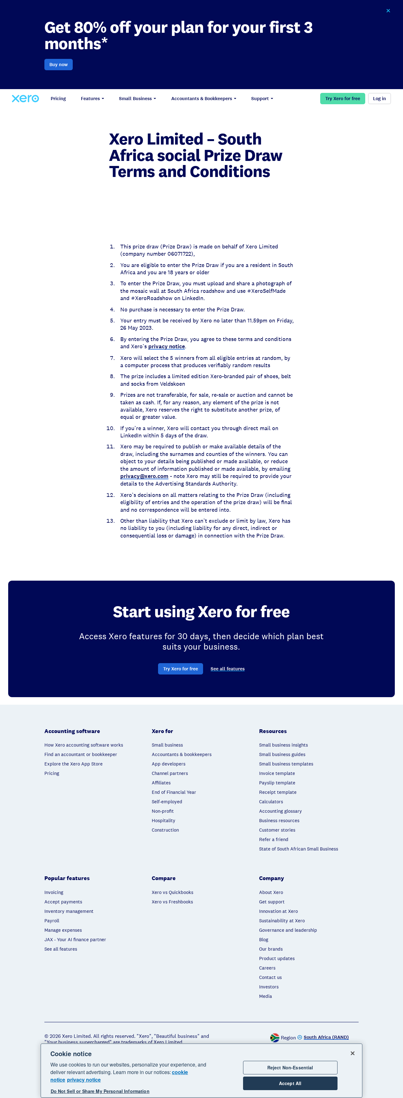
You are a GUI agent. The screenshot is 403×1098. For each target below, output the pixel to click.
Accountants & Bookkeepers (201, 98)
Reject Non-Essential (290, 1067)
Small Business (135, 98)
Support (260, 98)
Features (90, 98)
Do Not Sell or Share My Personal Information (100, 1091)
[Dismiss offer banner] (388, 11)
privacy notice (84, 1079)
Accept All (290, 1083)
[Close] (353, 1053)
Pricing (58, 98)
